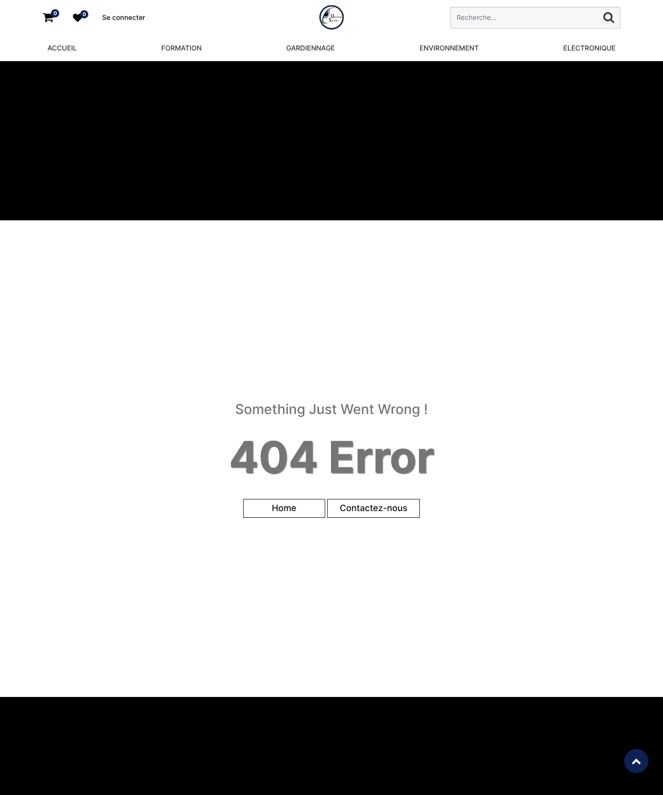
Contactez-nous (373, 508)
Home (284, 508)
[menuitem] (62, 48)
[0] (48, 17)
